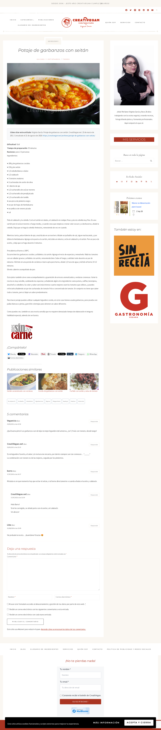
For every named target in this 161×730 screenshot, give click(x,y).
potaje (65, 401)
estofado (29, 401)
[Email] (152, 10)
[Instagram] (135, 10)
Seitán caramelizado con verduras (20, 391)
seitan (73, 401)
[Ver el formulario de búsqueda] (156, 10)
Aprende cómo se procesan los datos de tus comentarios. (63, 629)
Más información (106, 722)
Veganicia (11, 420)
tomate (81, 401)
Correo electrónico (64, 597)
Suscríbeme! (80, 702)
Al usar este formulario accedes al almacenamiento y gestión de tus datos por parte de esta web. (47, 604)
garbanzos (39, 401)
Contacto (140, 22)
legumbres (56, 401)
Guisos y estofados (48, 59)
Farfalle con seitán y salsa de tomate (83, 391)
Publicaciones (46, 20)
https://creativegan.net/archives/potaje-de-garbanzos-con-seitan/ (69, 135)
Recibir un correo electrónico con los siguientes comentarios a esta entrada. (39, 609)
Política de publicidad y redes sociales (129, 649)
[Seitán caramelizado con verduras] (21, 381)
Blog (23, 649)
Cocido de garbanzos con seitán (50, 391)
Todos (66, 59)
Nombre (11, 597)
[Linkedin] (144, 10)
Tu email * (64, 682)
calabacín (11, 401)
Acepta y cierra (139, 722)
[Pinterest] (139, 10)
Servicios (125, 22)
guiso (48, 401)
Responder (94, 421)
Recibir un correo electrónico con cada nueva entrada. (30, 614)
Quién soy (110, 22)
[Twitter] (131, 10)
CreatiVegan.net (15, 444)
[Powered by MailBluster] (80, 710)
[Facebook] (126, 10)
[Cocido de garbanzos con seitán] (52, 381)
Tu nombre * (65, 669)
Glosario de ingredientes (32, 25)
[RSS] (148, 10)
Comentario (12, 556)
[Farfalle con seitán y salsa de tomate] (84, 381)
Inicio (13, 20)
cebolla (21, 401)
